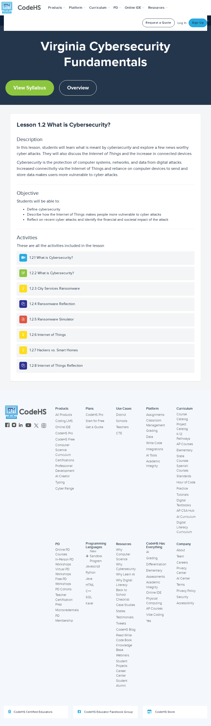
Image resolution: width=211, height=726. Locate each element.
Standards (184, 476)
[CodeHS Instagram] (14, 426)
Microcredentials (67, 610)
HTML (90, 585)
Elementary (184, 450)
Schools (121, 421)
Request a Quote (158, 23)
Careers (182, 562)
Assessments (155, 577)
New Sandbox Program (96, 556)
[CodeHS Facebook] (7, 426)
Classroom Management (155, 422)
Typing (60, 482)
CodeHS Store (164, 712)
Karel (89, 603)
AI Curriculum (186, 517)
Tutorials (183, 495)
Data (149, 437)
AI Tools (151, 455)
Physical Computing (154, 600)
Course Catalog (182, 416)
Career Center (121, 673)
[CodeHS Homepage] (23, 7)
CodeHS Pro (64, 433)
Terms (181, 585)
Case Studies (125, 605)
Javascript (93, 566)
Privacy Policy (186, 591)
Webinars (122, 655)
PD (57, 544)
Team (180, 556)
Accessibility (185, 603)
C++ (88, 591)
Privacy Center (182, 570)
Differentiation (156, 564)
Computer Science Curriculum (63, 450)
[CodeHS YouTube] (28, 426)
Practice (182, 488)
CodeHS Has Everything (155, 545)
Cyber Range (64, 488)
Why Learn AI (125, 574)
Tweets (121, 623)
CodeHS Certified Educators (33, 712)
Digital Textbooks (184, 502)
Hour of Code (186, 482)
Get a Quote (94, 427)
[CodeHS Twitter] (36, 426)
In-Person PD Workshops (64, 561)
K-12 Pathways (183, 436)
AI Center (183, 578)
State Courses (182, 458)
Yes (148, 621)
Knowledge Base (124, 647)
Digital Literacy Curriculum (184, 527)
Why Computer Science (123, 554)
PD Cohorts (63, 589)
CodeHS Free (65, 439)
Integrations (154, 449)
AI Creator (62, 476)
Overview (78, 88)
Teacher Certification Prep (64, 599)
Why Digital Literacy (124, 582)
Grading (151, 431)
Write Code (154, 443)
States (120, 611)
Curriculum (185, 408)
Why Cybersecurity (126, 566)
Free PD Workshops (63, 581)
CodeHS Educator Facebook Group (108, 712)
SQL (89, 597)
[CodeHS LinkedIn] (21, 426)
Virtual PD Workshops (63, 571)
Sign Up (198, 23)
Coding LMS (64, 421)
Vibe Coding (155, 615)
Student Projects (121, 663)
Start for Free (95, 421)
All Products (63, 415)
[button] (56, 7)
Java (89, 579)
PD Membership (64, 618)
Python (90, 573)
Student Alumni (121, 683)
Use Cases (123, 408)
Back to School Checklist (122, 595)
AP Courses (185, 444)
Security (182, 597)
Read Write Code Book (124, 637)
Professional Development (64, 468)
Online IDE (63, 427)
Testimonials (125, 617)
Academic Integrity (153, 463)
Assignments (155, 415)
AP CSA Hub (185, 511)
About (181, 550)
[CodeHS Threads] (43, 426)
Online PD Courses (62, 552)
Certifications (64, 460)
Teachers (122, 427)
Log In (182, 23)
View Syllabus (29, 88)
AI (147, 552)
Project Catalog (182, 426)
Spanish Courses (182, 468)
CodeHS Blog (125, 630)
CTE (119, 433)
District (121, 415)
